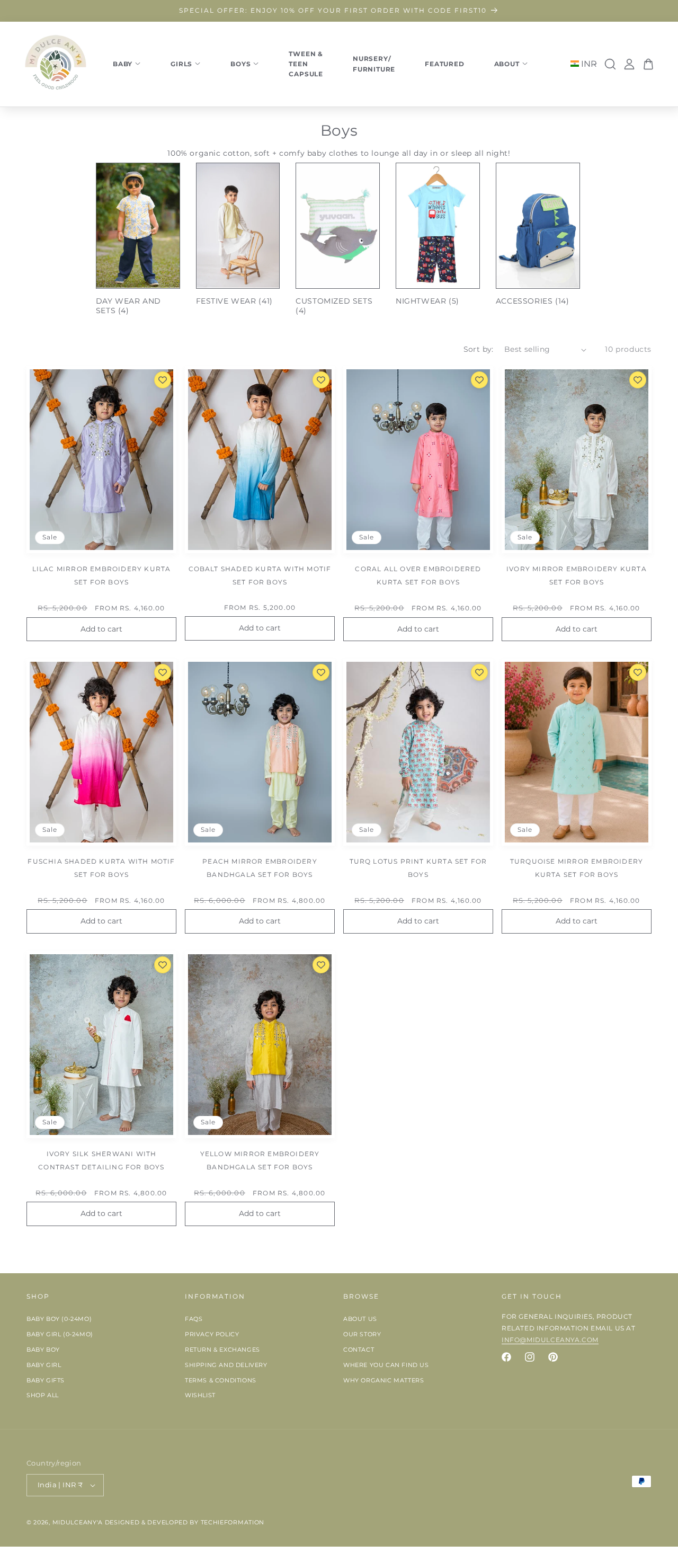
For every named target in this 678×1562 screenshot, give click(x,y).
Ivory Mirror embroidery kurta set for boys (576, 575)
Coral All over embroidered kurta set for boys (418, 575)
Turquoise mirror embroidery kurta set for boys (576, 867)
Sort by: (478, 349)
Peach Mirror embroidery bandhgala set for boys (259, 867)
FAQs (193, 1319)
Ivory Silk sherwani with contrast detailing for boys (101, 1160)
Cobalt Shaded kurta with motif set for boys (260, 575)
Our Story (362, 1334)
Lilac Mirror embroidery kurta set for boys (101, 575)
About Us (360, 1319)
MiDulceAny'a (77, 1522)
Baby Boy (43, 1349)
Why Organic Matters (383, 1380)
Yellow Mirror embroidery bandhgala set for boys (260, 1160)
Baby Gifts (45, 1380)
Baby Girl (43, 1365)
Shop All (42, 1395)
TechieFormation (233, 1522)
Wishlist (200, 1395)
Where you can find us (386, 1365)
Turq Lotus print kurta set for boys (418, 867)
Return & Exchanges (222, 1349)
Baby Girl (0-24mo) (59, 1334)
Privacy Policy (212, 1334)
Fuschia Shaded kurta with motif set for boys (101, 867)
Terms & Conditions (220, 1380)
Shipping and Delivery (226, 1365)
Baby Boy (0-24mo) (59, 1319)
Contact (358, 1349)
